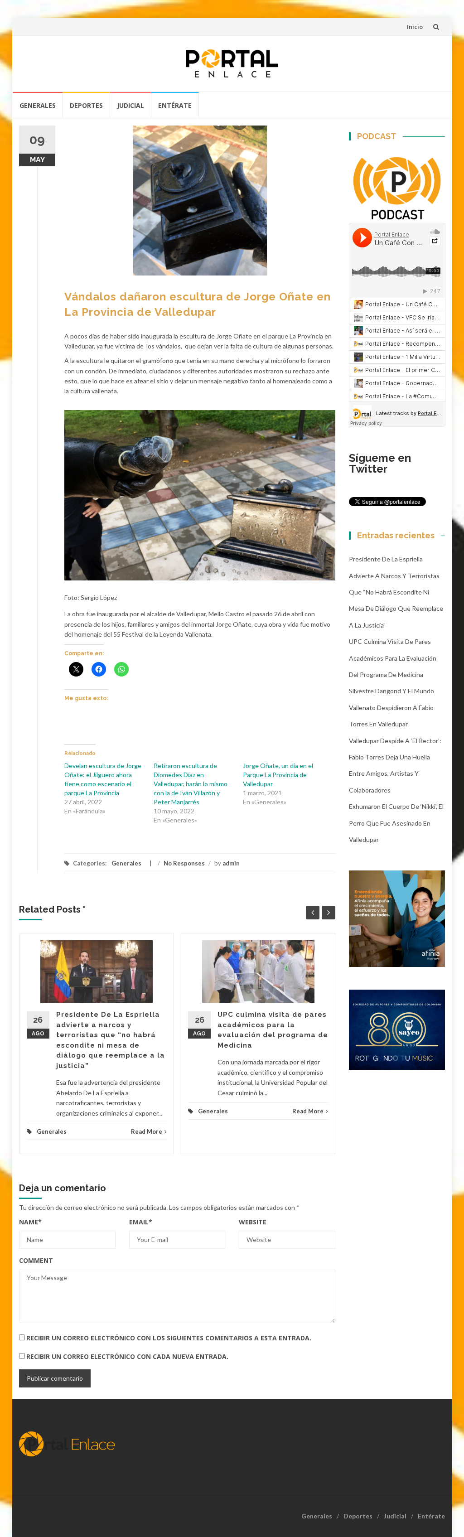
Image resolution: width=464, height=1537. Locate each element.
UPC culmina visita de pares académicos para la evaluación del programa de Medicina (392, 658)
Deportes (86, 105)
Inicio (415, 27)
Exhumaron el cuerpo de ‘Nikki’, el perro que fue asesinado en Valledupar (396, 822)
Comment (36, 1260)
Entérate (175, 105)
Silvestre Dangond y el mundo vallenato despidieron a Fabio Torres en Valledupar (391, 707)
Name (30, 1222)
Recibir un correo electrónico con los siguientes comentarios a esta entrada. (168, 1338)
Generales (37, 105)
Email (140, 1222)
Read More (146, 1131)
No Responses (184, 863)
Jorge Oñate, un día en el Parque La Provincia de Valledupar (278, 775)
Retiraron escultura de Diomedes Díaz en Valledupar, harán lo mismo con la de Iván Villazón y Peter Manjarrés (190, 784)
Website (252, 1222)
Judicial (130, 105)
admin (231, 863)
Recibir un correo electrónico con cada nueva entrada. (127, 1356)
